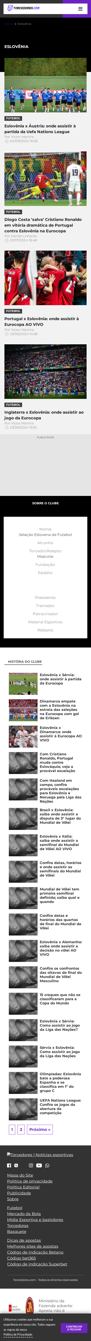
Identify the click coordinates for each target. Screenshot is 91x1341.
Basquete (16, 1231)
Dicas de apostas (24, 1240)
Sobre (13, 1199)
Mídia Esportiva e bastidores (35, 1219)
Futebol (14, 1207)
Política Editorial (23, 1187)
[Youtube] (39, 1165)
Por (21, 139)
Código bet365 (21, 1258)
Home (8, 24)
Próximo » (39, 1129)
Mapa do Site (20, 1175)
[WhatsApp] (47, 1165)
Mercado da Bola (24, 1213)
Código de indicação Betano (35, 1252)
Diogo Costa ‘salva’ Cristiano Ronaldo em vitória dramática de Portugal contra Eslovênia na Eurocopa (43, 225)
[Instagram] (31, 1165)
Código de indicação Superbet (37, 1264)
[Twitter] (16, 1165)
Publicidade (19, 1193)
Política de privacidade (30, 1181)
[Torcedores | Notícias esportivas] (23, 8)
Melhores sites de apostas (32, 1246)
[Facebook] (9, 1165)
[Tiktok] (23, 1166)
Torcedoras (17, 1225)
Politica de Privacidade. (18, 1334)
